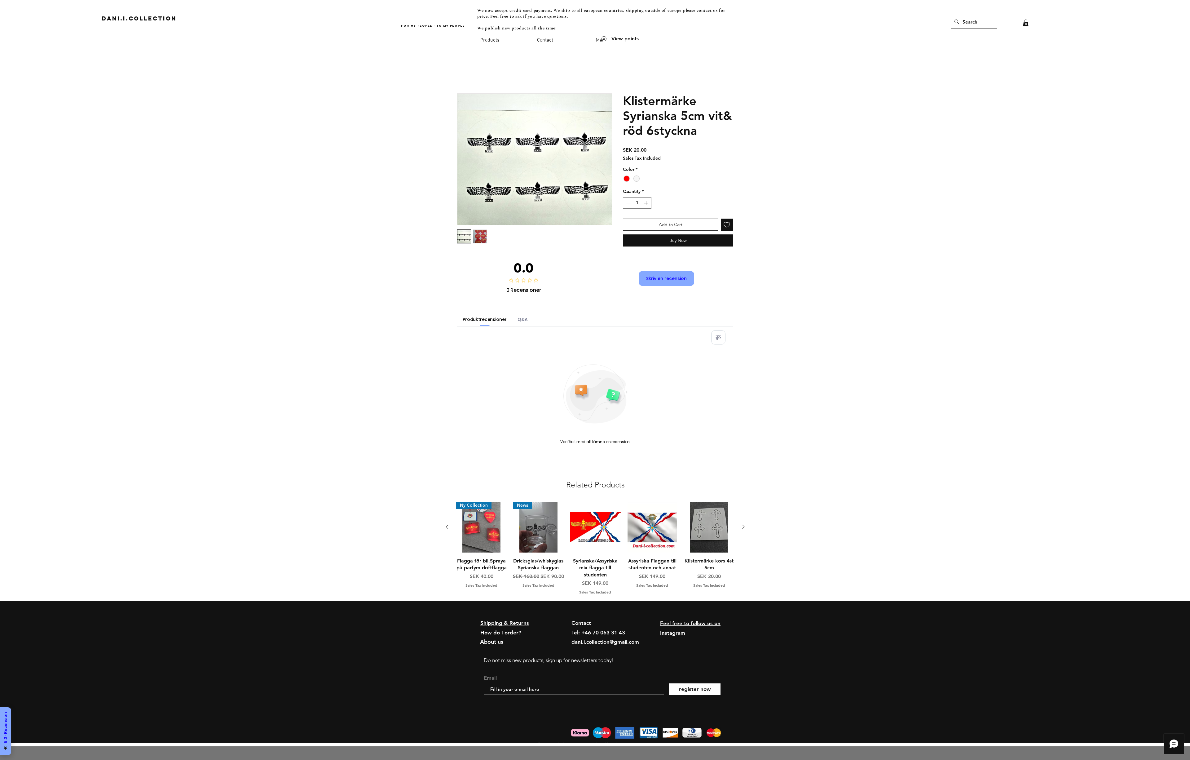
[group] (595, 548)
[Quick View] (595, 527)
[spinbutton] (637, 203)
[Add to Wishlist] (727, 225)
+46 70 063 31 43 (603, 632)
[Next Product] (743, 527)
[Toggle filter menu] (718, 337)
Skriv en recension (666, 278)
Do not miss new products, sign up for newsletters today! (549, 660)
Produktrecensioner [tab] (484, 319)
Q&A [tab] (523, 319)
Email (490, 678)
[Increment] (646, 203)
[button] (1026, 23)
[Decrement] (628, 203)
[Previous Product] (447, 527)
